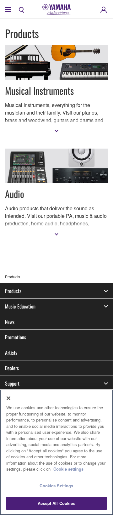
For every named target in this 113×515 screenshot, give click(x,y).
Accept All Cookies (56, 503)
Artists (11, 352)
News (9, 321)
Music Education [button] (20, 306)
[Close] (8, 398)
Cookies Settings (56, 486)
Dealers (12, 368)
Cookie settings (68, 469)
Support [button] (12, 383)
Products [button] (13, 291)
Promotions (15, 337)
